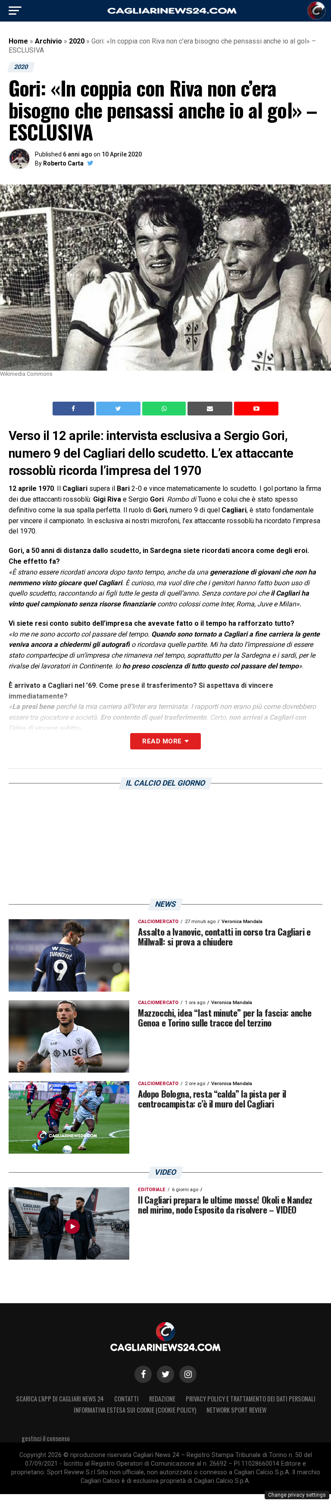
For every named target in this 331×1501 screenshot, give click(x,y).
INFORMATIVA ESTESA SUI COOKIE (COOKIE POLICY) (135, 1409)
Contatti (126, 1398)
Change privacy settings (297, 1495)
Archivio (48, 41)
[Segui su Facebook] (143, 1374)
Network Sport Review (236, 1409)
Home (18, 41)
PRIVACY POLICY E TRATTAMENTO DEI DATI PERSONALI (250, 1398)
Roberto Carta (63, 163)
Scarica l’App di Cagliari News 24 (60, 1398)
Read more (161, 741)
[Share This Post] (165, 408)
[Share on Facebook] (75, 408)
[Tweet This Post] (119, 408)
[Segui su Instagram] (188, 1374)
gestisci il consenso (46, 1438)
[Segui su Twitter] (165, 1374)
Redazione (162, 1398)
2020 (76, 41)
